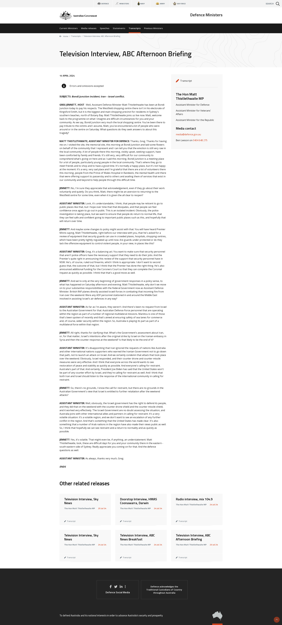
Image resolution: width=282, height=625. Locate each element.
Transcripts (135, 28)
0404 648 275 (200, 140)
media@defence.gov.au (188, 134)
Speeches (104, 28)
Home (65, 36)
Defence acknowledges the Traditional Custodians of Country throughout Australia (164, 589)
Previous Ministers (153, 28)
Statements (119, 28)
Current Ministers (68, 28)
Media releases (88, 28)
